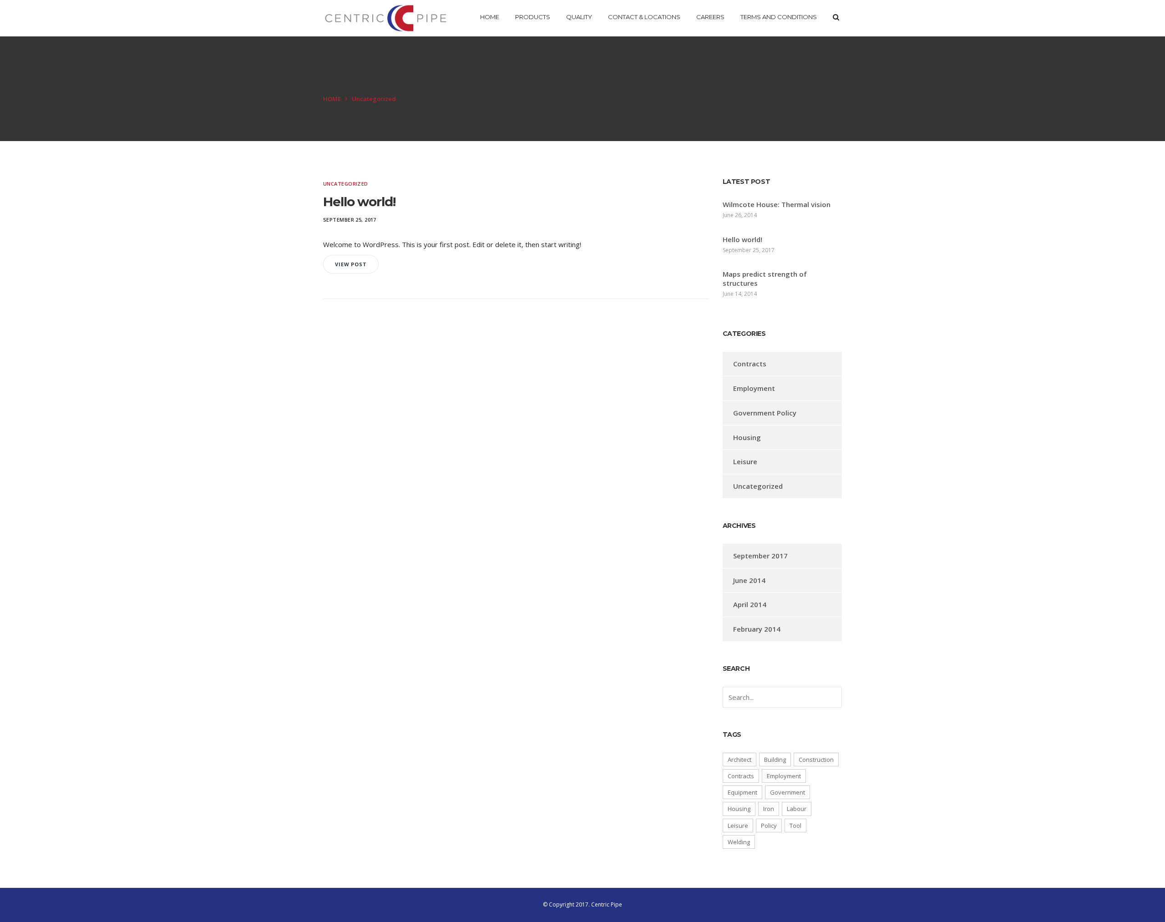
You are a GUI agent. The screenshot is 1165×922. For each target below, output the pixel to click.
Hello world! (359, 201)
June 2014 (749, 580)
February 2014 (756, 628)
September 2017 (760, 555)
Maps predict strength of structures (765, 278)
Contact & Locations (644, 16)
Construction (816, 759)
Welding (739, 842)
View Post (351, 264)
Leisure (745, 461)
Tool (795, 825)
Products (532, 16)
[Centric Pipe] (385, 18)
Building (775, 759)
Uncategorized (345, 183)
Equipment (742, 792)
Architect (739, 759)
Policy (769, 825)
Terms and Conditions (778, 16)
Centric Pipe (606, 904)
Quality (579, 16)
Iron (768, 809)
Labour (796, 809)
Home (489, 16)
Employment (754, 388)
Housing (747, 437)
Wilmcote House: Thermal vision (777, 204)
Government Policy (764, 412)
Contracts (749, 363)
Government (787, 792)
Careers (710, 16)
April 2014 (749, 604)
